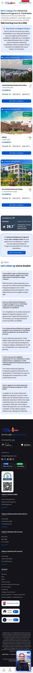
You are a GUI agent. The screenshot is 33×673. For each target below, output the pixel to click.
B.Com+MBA (5, 542)
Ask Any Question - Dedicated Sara (11, 597)
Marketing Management (8, 502)
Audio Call (25, 94)
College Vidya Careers (8, 592)
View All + (4, 507)
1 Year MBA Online (6, 524)
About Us (4, 574)
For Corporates (6, 587)
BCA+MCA (4, 537)
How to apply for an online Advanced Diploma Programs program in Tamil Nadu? (15, 387)
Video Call (15, 94)
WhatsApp (5, 94)
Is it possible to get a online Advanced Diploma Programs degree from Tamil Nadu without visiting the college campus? (15, 276)
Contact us (4, 589)
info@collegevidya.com (9, 456)
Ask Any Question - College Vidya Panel (13, 594)
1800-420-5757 (7, 466)
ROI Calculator (5, 582)
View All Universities (15, 253)
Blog (2, 577)
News (3, 579)
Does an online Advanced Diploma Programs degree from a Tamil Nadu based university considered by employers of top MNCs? (15, 305)
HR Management (6, 504)
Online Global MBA (6, 521)
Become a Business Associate (10, 584)
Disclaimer (5, 654)
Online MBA (4, 519)
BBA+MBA (4, 539)
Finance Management (8, 499)
